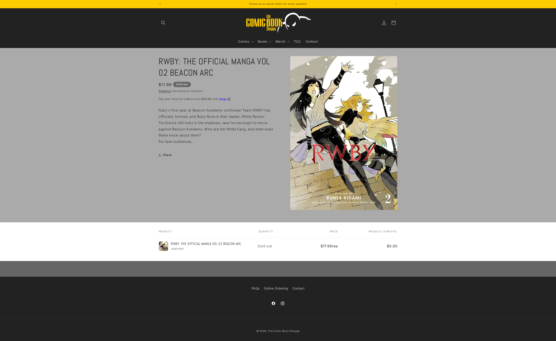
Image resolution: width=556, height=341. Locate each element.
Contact (298, 288)
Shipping (164, 91)
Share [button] (167, 155)
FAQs (256, 288)
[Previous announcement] (160, 4)
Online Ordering (276, 288)
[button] (163, 23)
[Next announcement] (396, 4)
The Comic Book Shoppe (284, 331)
